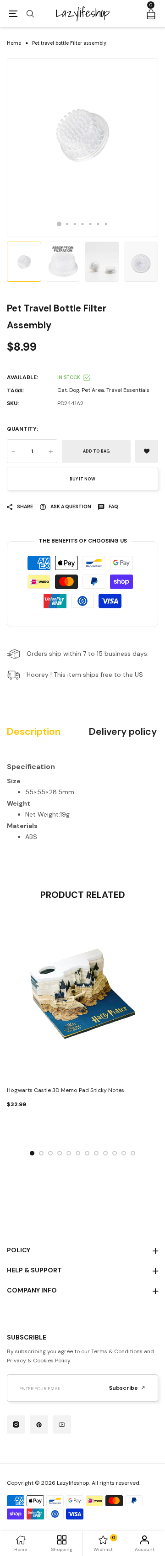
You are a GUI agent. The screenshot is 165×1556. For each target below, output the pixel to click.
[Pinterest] (39, 1424)
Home (14, 43)
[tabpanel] (82, 148)
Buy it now (82, 479)
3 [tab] (75, 224)
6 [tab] (98, 224)
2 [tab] (67, 224)
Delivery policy (123, 732)
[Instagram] (16, 1424)
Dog (74, 390)
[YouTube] (62, 1424)
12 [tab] (133, 1153)
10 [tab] (114, 1153)
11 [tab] (123, 1153)
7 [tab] (106, 224)
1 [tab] (59, 224)
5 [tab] (90, 224)
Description (33, 732)
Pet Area (93, 390)
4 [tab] (83, 224)
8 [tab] (96, 1153)
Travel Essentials (127, 390)
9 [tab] (105, 1153)
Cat (62, 390)
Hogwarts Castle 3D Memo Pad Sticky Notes (65, 1090)
